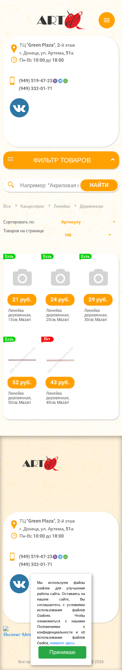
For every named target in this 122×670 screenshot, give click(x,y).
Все (7, 206)
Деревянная (91, 206)
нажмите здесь (62, 643)
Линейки (62, 206)
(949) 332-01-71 (35, 88)
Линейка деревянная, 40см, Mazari (57, 398)
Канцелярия (32, 206)
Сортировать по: (19, 222)
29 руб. (98, 299)
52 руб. (22, 382)
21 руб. (22, 299)
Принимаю (62, 652)
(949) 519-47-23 (35, 80)
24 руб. (60, 299)
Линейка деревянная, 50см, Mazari (19, 398)
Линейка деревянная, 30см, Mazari (95, 315)
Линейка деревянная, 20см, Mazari (57, 315)
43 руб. (60, 382)
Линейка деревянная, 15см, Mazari (19, 315)
